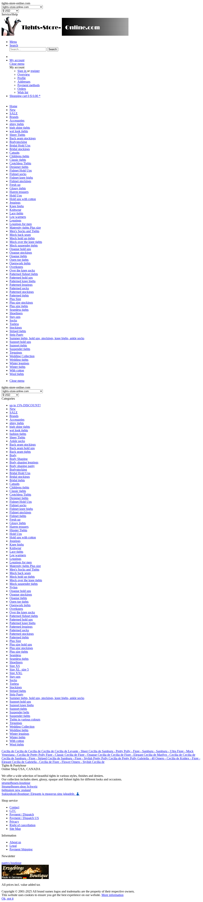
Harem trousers (19, 526)
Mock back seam (20, 573)
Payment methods (28, 85)
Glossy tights (18, 523)
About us (15, 842)
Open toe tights (19, 601)
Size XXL (16, 673)
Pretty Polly (38, 754)
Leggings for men (21, 562)
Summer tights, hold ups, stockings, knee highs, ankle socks (47, 698)
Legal (13, 845)
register (35, 71)
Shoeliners (16, 662)
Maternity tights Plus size (25, 566)
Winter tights (17, 737)
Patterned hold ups (21, 619)
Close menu (17, 63)
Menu (13, 41)
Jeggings (15, 541)
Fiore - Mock (185, 751)
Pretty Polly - (124, 751)
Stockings (16, 687)
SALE (14, 412)
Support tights (18, 708)
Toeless (14, 683)
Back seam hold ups (22, 448)
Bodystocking (18, 469)
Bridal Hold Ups (20, 473)
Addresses (23, 81)
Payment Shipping (21, 849)
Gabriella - (32, 762)
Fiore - (137, 751)
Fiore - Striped (38, 758)
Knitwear (15, 548)
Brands (14, 416)
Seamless (15, 655)
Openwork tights (20, 605)
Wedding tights (19, 730)
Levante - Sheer (78, 751)
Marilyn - (163, 754)
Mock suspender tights (24, 583)
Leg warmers (18, 555)
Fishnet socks (18, 505)
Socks (13, 680)
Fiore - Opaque (88, 754)
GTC (13, 811)
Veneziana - (9, 754)
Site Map (15, 828)
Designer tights (19, 498)
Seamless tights (19, 658)
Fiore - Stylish (84, 758)
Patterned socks (19, 630)
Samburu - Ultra (166, 751)
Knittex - (186, 758)
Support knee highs (22, 705)
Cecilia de (8, 751)
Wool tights (17, 744)
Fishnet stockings (20, 512)
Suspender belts (19, 712)
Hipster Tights (18, 530)
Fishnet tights (18, 516)
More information (113, 895)
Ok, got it (7, 898)
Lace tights (16, 551)
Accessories (17, 419)
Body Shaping (19, 459)
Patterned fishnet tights (24, 616)
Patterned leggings (21, 626)
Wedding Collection (22, 726)
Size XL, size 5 (19, 669)
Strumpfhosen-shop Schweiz (19, 786)
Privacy (14, 821)
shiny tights (17, 423)
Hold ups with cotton (23, 537)
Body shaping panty (22, 466)
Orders (21, 88)
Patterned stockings (22, 633)
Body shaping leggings (24, 462)
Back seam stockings (23, 444)
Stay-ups (15, 676)
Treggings (16, 723)
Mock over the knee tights (26, 580)
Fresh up (15, 519)
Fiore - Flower (62, 762)
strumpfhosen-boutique (16, 783)
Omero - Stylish (81, 762)
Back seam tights (20, 451)
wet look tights (19, 430)
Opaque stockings (21, 594)
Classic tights (18, 491)
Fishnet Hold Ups (21, 501)
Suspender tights (20, 716)
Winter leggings (19, 733)
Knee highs (17, 544)
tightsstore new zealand (16, 790)
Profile (21, 78)
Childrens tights (19, 487)
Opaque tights (18, 598)
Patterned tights (19, 637)
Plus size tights (19, 651)
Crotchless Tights (20, 494)
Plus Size (15, 641)
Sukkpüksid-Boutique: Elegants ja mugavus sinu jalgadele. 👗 (41, 793)
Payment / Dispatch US (24, 818)
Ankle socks (17, 441)
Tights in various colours (25, 719)
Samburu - (109, 751)
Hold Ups (16, 533)
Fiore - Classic (55, 754)
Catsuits (14, 484)
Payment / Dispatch (22, 814)
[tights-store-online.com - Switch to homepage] (65, 35)
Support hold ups (20, 701)
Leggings (15, 558)
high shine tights (20, 426)
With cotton (17, 741)
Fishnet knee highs (21, 508)
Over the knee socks (22, 612)
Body (13, 455)
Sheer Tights (17, 437)
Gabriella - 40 (146, 758)
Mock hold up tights (22, 576)
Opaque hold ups (20, 591)
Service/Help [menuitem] (10, 14)
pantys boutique (11, 863)
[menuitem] (105, 42)
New (13, 409)
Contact (14, 807)
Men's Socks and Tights (24, 569)
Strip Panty (16, 694)
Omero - (161, 758)
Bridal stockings (20, 476)
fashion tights (18, 434)
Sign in (22, 71)
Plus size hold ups (21, 644)
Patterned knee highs (22, 623)
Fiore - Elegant (134, 754)
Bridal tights (17, 480)
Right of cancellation (22, 825)
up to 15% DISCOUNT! (25, 405)
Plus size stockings (21, 648)
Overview (23, 74)
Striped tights (18, 691)
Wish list (22, 92)
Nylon (13, 587)
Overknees (16, 608)
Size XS (15, 666)
